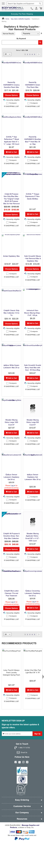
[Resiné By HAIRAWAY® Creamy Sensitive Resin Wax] (11, 70)
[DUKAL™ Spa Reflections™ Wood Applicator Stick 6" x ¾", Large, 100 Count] (11, 124)
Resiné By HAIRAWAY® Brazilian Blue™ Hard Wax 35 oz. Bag (32, 140)
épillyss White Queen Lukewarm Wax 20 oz (11, 366)
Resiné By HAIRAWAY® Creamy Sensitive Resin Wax (11, 84)
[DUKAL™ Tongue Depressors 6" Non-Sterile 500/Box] (32, 182)
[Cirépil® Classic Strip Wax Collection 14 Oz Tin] (11, 298)
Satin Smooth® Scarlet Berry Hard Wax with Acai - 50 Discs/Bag (32, 367)
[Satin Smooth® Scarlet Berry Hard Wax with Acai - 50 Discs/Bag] (32, 353)
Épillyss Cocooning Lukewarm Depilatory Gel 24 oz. (32, 593)
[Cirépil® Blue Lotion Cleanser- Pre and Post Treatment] (11, 578)
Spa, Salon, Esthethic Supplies (20, 19)
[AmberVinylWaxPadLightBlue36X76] (32, 658)
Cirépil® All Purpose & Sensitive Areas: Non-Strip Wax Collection (11, 535)
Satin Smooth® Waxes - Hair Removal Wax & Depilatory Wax (32, 258)
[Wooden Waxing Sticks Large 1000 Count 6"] (11, 408)
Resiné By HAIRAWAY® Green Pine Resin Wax (32, 84)
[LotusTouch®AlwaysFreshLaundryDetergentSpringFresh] (11, 658)
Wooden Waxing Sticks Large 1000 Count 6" (11, 422)
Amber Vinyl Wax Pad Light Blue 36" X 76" (33, 671)
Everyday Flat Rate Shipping (22, 14)
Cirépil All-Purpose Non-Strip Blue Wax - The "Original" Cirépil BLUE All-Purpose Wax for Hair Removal (11, 199)
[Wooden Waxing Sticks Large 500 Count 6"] (32, 408)
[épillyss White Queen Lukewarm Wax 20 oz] (11, 353)
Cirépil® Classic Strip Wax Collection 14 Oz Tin (11, 312)
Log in (13, 485)
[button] (11, 103)
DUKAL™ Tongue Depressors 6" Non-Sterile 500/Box (32, 196)
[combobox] (24, 3)
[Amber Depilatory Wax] (11, 244)
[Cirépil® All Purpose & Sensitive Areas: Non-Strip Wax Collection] (11, 521)
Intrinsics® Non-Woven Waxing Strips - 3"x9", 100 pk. (32, 312)
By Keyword (21, 38)
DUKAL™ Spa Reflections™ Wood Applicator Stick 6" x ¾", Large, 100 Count (11, 140)
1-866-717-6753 (32, 8)
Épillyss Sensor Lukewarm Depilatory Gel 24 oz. (11, 476)
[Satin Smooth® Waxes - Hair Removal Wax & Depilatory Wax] (32, 244)
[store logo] (13, 8)
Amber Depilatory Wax (11, 256)
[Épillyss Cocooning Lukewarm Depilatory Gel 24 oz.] (32, 578)
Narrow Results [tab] (8, 33)
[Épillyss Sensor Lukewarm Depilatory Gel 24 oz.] (11, 462)
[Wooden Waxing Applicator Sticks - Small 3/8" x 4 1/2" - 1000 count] (32, 521)
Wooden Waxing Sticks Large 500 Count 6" (32, 422)
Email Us (24, 752)
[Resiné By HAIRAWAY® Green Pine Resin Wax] (32, 70)
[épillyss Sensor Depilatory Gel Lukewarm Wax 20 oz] (32, 462)
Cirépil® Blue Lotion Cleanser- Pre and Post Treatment (11, 593)
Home (7, 19)
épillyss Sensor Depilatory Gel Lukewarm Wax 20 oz (33, 476)
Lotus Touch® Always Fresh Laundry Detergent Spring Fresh (11, 672)
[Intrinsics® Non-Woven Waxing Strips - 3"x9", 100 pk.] (32, 298)
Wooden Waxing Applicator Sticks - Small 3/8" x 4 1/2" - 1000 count (32, 537)
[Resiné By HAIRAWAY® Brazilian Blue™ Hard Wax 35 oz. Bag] (32, 124)
